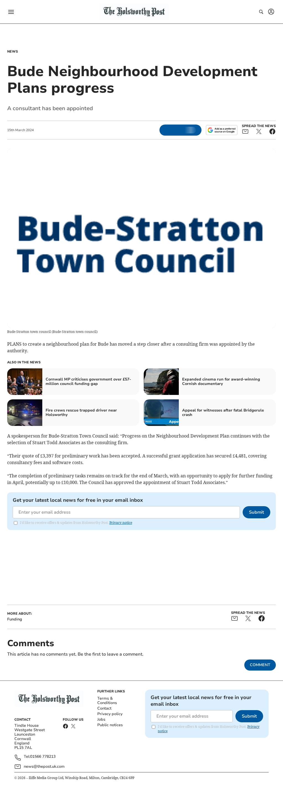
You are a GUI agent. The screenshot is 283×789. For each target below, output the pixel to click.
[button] (11, 12)
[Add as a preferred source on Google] (221, 130)
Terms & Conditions (107, 700)
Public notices (110, 725)
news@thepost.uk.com (44, 766)
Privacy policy (109, 713)
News (12, 51)
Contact (104, 708)
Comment (260, 665)
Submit (256, 512)
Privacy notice (120, 523)
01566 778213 (43, 756)
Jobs (101, 719)
